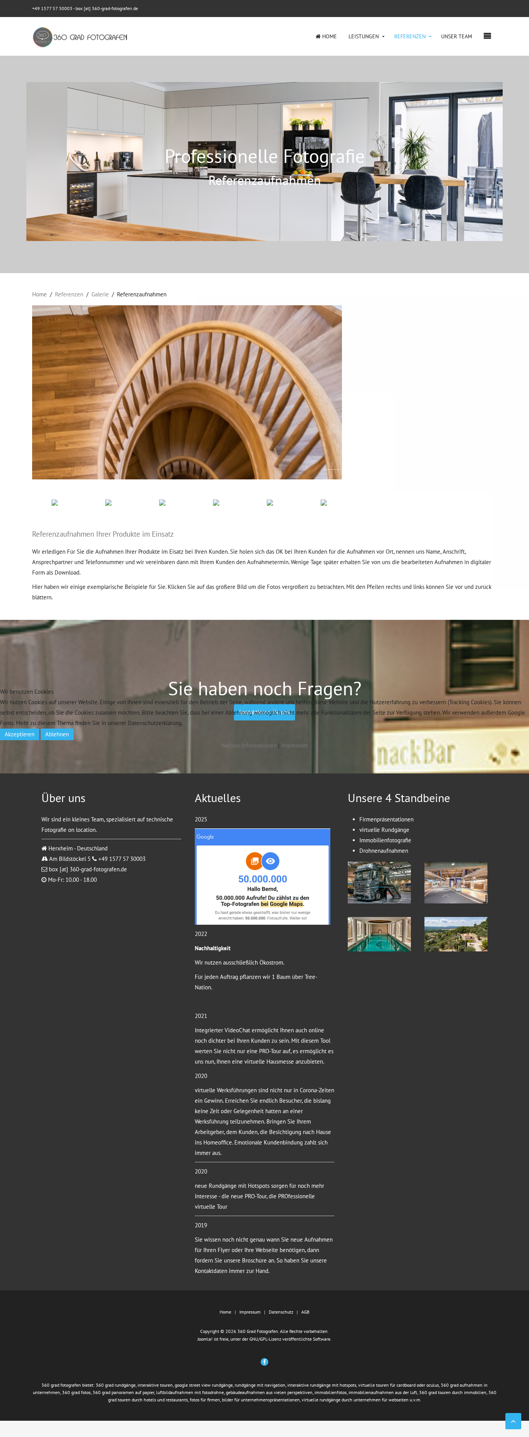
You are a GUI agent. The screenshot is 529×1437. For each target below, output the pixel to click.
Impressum (294, 745)
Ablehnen (57, 734)
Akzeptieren (19, 734)
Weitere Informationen (249, 745)
